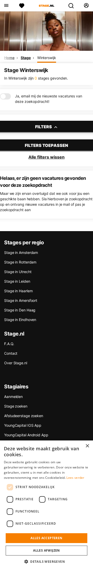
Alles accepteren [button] (46, 538)
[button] (46, 561)
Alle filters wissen (46, 157)
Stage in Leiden (17, 281)
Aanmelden (13, 396)
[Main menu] (6, 5)
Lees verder (75, 477)
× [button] (87, 446)
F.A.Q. (9, 343)
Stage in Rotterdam (20, 262)
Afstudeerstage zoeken (23, 416)
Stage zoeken (15, 406)
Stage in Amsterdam (21, 252)
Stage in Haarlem (18, 291)
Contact (10, 353)
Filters (44, 126)
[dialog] (46, 505)
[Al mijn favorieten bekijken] (22, 6)
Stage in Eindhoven (20, 319)
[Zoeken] (73, 6)
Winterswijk (46, 57)
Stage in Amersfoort (20, 300)
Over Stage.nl (15, 363)
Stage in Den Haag (19, 310)
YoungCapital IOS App (22, 425)
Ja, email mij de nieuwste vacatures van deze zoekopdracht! (48, 99)
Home (9, 57)
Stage (26, 57)
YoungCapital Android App (26, 435)
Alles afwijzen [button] (46, 550)
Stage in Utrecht (17, 271)
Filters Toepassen (46, 145)
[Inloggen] (86, 5)
